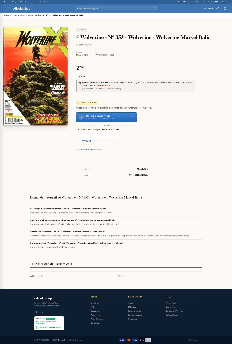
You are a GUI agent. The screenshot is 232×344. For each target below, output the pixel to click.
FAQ (216, 2)
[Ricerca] (156, 8)
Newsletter (132, 319)
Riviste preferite (134, 311)
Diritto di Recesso (173, 315)
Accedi (224, 2)
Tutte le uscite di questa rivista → (89, 149)
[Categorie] (6, 8)
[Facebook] (36, 312)
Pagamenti (95, 315)
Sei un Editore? (183, 2)
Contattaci (208, 2)
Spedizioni (196, 2)
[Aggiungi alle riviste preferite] (77, 36)
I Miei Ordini (133, 307)
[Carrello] (225, 8)
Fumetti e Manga (18, 15)
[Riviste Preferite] (217, 8)
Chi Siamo (95, 303)
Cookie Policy (171, 307)
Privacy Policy (171, 303)
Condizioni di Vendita (174, 311)
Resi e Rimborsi (97, 319)
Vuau (196, 340)
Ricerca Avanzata (135, 315)
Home (6, 15)
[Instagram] (42, 312)
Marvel (30, 15)
